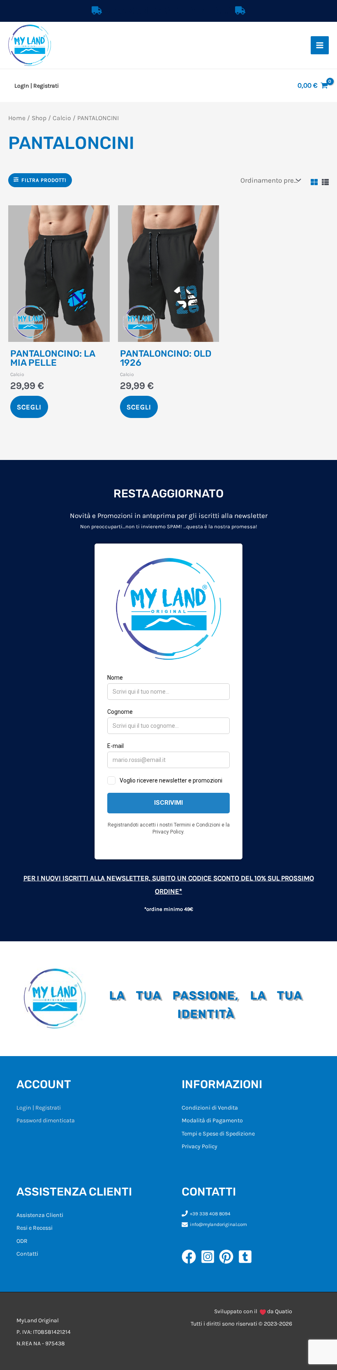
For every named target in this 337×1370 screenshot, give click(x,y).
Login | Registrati (38, 1107)
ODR (22, 1241)
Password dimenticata (45, 1120)
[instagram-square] (210, 1256)
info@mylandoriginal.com (218, 1224)
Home (16, 118)
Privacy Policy (199, 1146)
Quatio (283, 1311)
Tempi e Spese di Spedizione (218, 1133)
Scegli (29, 407)
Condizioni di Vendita (210, 1107)
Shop (39, 118)
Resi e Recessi (34, 1227)
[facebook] (191, 1256)
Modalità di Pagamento (212, 1120)
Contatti (27, 1253)
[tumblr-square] (247, 1256)
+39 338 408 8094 (210, 1214)
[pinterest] (228, 1256)
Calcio (62, 118)
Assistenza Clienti (39, 1215)
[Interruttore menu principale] (320, 45)
